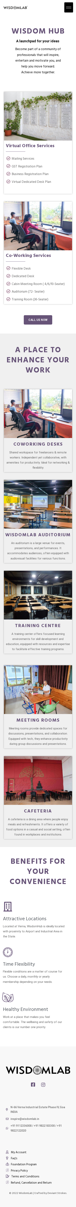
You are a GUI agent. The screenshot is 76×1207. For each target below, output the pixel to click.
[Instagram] (43, 1084)
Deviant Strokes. (57, 1193)
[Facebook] (33, 1084)
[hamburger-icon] (68, 7)
